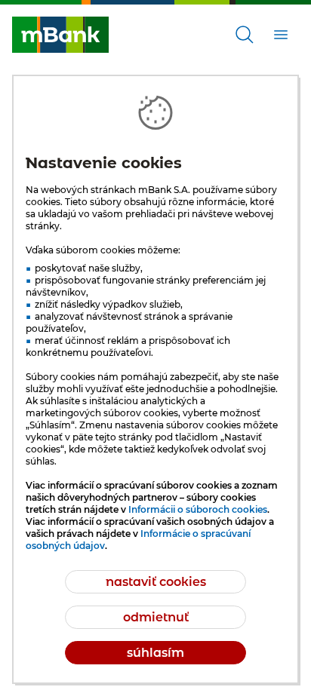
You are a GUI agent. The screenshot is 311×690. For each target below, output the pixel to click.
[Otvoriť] (244, 35)
